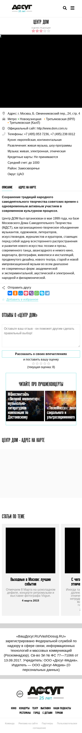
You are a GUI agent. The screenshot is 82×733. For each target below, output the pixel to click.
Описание (7, 187)
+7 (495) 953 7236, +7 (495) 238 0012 (49, 134)
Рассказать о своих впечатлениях (41, 354)
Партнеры (47, 723)
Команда (9, 723)
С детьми (47, 712)
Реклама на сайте (28, 723)
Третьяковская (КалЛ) (24, 122)
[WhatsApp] (36, 293)
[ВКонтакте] (10, 293)
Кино (13, 708)
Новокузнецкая (29, 119)
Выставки (46, 708)
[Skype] (42, 293)
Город (36, 712)
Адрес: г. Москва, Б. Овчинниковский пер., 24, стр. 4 (44, 113)
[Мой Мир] (20, 293)
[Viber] (31, 293)
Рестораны (25, 712)
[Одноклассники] (15, 293)
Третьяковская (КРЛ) (59, 119)
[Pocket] (26, 293)
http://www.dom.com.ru (52, 128)
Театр (35, 708)
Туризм (59, 712)
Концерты (24, 708)
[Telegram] (47, 293)
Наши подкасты (62, 708)
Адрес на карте (27, 187)
